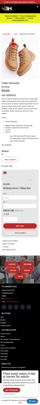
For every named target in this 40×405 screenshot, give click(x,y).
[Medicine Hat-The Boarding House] (12, 8)
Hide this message (11, 390)
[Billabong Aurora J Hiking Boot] (20, 58)
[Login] (29, 7)
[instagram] (10, 307)
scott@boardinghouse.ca (12, 301)
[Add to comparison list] (30, 182)
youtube (27, 270)
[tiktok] (28, 307)
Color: (5, 193)
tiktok (20, 276)
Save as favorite (20, 233)
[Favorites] (33, 7)
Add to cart (20, 226)
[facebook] (4, 307)
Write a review (10, 160)
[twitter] (16, 307)
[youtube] (22, 307)
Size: (5, 202)
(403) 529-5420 (8, 299)
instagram (27, 264)
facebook (12, 264)
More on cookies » (9, 394)
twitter (13, 270)
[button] (30, 177)
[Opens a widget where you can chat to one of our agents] (32, 401)
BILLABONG (6, 184)
